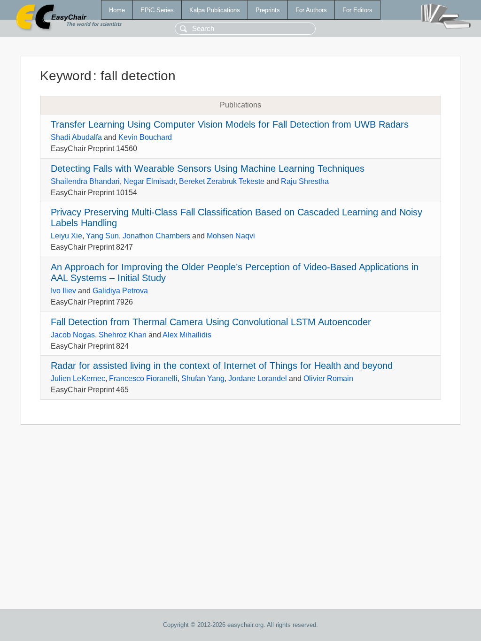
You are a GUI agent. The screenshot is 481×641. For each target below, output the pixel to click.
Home (117, 10)
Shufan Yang (203, 378)
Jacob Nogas (73, 335)
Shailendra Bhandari (85, 181)
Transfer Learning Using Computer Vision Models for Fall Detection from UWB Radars (230, 124)
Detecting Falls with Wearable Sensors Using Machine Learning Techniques (208, 168)
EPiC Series (157, 10)
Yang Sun (102, 236)
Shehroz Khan (123, 335)
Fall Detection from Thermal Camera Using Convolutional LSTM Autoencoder (211, 322)
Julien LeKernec (78, 378)
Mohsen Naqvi (231, 236)
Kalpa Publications (214, 10)
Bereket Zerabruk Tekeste (221, 181)
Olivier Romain (328, 378)
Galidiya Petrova (120, 291)
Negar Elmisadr (149, 181)
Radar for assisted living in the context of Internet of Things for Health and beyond (222, 365)
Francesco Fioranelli (143, 378)
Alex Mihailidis (187, 335)
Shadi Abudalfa (76, 137)
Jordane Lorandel (257, 378)
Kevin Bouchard (145, 137)
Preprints (268, 10)
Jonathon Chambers (156, 236)
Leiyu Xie (66, 236)
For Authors (311, 10)
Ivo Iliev (63, 291)
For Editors (357, 10)
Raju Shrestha (305, 181)
